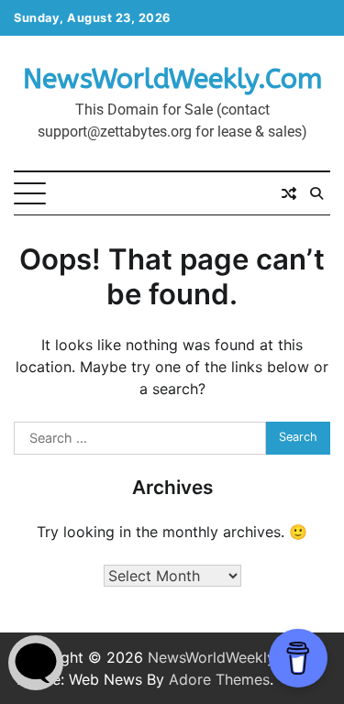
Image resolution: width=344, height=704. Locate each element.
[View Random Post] (289, 193)
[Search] (316, 193)
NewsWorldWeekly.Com (172, 78)
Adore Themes (219, 679)
